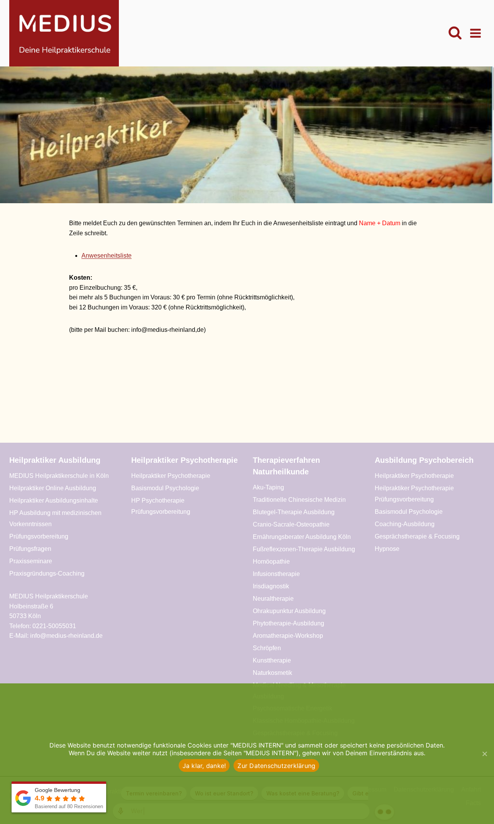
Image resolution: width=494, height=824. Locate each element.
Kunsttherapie (272, 660)
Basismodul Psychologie (165, 488)
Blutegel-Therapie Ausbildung (294, 512)
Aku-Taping (268, 487)
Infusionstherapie (276, 574)
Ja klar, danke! (204, 766)
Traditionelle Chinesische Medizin (299, 499)
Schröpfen (267, 648)
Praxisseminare (30, 561)
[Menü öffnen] (475, 33)
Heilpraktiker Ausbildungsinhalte (53, 500)
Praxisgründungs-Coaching (47, 573)
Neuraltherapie (273, 598)
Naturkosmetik (272, 672)
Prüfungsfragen (30, 548)
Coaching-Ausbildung (405, 524)
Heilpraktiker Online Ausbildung (52, 488)
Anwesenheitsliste (106, 255)
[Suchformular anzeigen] (455, 33)
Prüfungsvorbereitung (38, 536)
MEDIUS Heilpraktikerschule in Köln (59, 475)
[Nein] (484, 754)
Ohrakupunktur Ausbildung (289, 611)
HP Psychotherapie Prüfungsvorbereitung (160, 506)
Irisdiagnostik (271, 586)
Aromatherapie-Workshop (288, 635)
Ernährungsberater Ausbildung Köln (302, 536)
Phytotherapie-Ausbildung (288, 623)
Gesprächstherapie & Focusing (417, 536)
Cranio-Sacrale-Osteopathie (291, 524)
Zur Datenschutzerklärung (276, 766)
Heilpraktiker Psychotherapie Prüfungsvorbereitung (414, 494)
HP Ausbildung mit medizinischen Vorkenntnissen (55, 518)
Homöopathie (271, 561)
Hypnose (387, 548)
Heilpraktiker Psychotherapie (170, 475)
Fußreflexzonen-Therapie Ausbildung (304, 549)
